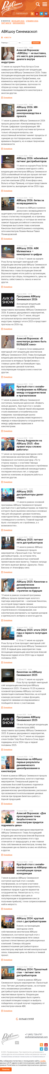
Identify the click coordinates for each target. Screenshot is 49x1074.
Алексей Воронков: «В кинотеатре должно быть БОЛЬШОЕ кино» (31, 341)
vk (46, 14)
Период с (4, 43)
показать (36, 43)
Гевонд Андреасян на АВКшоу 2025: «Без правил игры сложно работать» (29, 445)
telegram (41, 14)
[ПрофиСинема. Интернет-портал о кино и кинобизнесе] (12, 5)
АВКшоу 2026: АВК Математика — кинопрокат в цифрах (29, 251)
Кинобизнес (19, 23)
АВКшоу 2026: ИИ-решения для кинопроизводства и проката (29, 112)
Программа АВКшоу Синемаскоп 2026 (28, 298)
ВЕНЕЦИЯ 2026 (17, 21)
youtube (37, 14)
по (20, 43)
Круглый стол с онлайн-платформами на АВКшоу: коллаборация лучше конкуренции (32, 869)
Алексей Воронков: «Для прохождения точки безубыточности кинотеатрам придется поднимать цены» (23, 819)
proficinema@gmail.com (36, 1037)
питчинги (6, 23)
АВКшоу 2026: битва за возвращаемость (30, 202)
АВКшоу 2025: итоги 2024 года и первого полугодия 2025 (32, 632)
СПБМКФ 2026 (32, 21)
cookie (42, 1061)
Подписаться (22, 13)
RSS (32, 14)
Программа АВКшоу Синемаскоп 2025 (28, 719)
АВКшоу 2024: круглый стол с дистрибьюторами (31, 920)
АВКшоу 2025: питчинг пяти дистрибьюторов (30, 541)
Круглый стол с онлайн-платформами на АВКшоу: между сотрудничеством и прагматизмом (32, 391)
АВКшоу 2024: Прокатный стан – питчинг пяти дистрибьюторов (32, 972)
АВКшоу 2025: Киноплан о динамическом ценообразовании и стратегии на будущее (32, 586)
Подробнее (8, 98)
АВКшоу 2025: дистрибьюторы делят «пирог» (30, 494)
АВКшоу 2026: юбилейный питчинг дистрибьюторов (32, 160)
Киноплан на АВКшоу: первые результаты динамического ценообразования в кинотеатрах (21, 765)
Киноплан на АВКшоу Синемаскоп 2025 (29, 673)
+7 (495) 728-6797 (33, 1034)
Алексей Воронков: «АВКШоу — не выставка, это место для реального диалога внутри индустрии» (23, 56)
